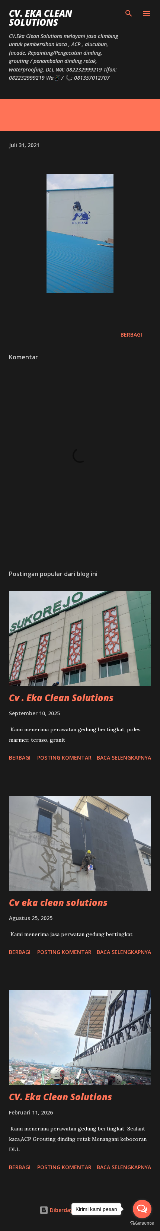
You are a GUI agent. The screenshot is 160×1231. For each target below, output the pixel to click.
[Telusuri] (128, 13)
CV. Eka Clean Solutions (40, 17)
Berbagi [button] (131, 334)
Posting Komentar (64, 757)
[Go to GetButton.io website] (142, 1223)
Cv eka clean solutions (58, 902)
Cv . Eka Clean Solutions (61, 697)
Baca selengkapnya (124, 757)
